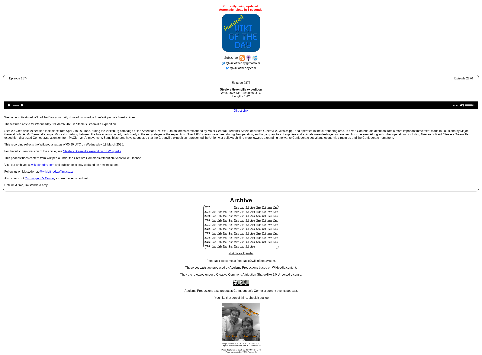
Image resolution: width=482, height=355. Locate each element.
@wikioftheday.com (243, 68)
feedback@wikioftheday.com (256, 260)
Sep (258, 207)
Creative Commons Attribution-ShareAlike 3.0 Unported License (258, 274)
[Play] (9, 105)
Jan (214, 211)
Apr (231, 211)
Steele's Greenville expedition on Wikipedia (92, 151)
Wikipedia (278, 267)
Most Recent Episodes (241, 253)
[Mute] (462, 105)
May (236, 207)
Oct (264, 207)
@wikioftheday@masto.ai (243, 63)
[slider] (470, 104)
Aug (252, 207)
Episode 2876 (463, 78)
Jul (247, 207)
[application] (241, 105)
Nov (270, 207)
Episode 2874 (18, 78)
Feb (219, 211)
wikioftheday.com (42, 164)
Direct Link (241, 110)
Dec (275, 207)
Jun (242, 207)
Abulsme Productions (244, 267)
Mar (225, 211)
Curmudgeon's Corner (39, 178)
